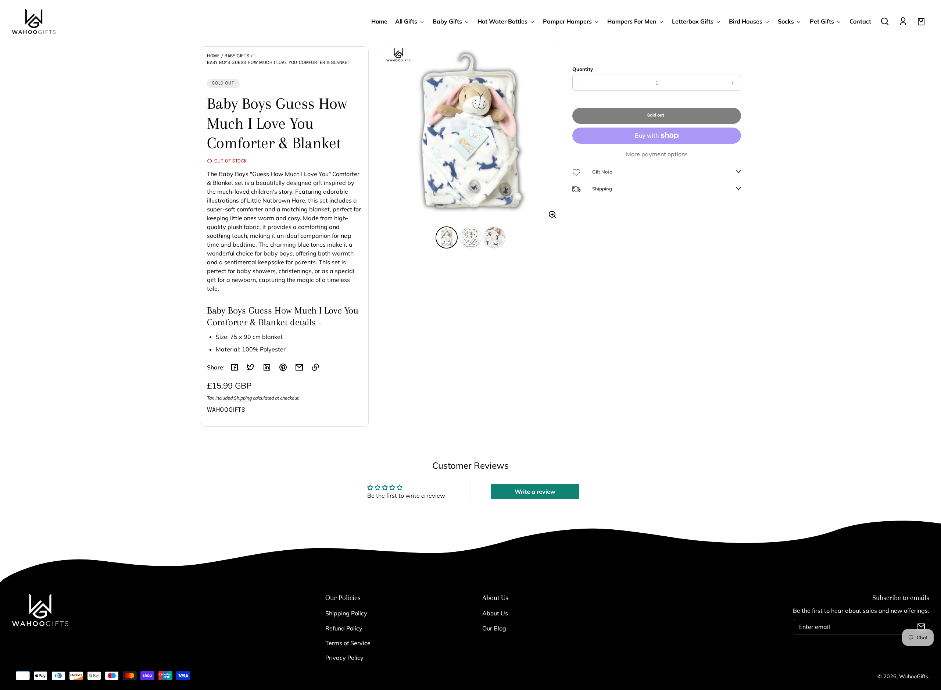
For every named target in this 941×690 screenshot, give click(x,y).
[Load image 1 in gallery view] (447, 237)
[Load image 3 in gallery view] (494, 237)
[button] (885, 21)
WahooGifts (913, 676)
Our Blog (494, 628)
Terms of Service (348, 643)
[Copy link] (315, 367)
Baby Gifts (237, 56)
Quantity (582, 69)
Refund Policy (343, 628)
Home (213, 56)
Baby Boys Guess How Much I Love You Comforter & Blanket (279, 63)
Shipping (243, 398)
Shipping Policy (346, 613)
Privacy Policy (344, 657)
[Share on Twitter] (251, 367)
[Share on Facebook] (234, 367)
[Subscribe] (921, 627)
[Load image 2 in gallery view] (470, 237)
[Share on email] (299, 367)
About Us (495, 613)
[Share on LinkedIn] (267, 367)
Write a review (535, 491)
